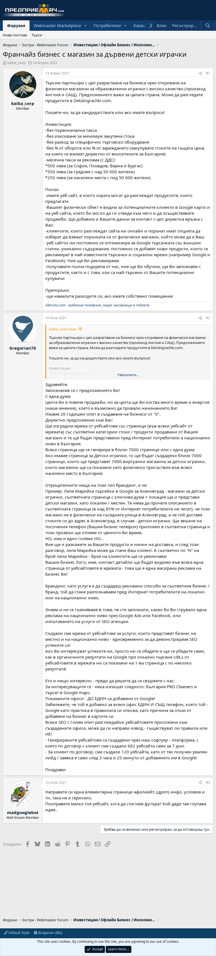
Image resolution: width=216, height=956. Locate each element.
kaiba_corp (16, 62)
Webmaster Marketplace (57, 25)
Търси (37, 35)
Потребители (107, 25)
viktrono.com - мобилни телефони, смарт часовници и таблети (97, 305)
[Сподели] (200, 73)
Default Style (19, 932)
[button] (85, 25)
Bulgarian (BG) (49, 932)
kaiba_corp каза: (62, 329)
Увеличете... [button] (128, 374)
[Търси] (207, 25)
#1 (208, 73)
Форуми (16, 25)
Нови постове (15, 35)
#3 (208, 782)
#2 (208, 317)
